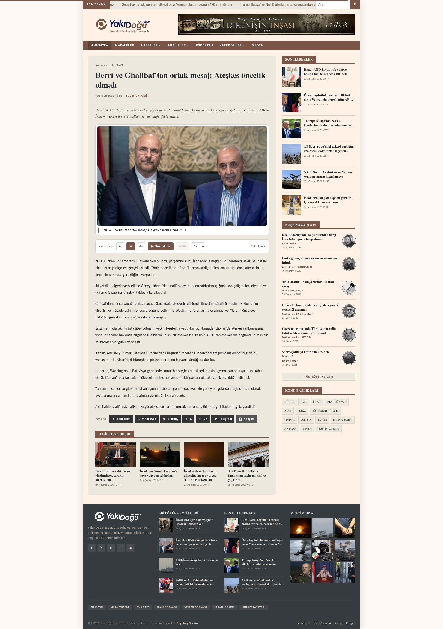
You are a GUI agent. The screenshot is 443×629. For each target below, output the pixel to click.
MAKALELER (124, 45)
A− (121, 246)
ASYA (287, 410)
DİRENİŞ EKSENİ (342, 419)
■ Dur (182, 246)
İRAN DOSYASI (167, 607)
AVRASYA (290, 428)
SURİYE (322, 419)
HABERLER (151, 45)
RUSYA (302, 410)
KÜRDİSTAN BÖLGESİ (325, 410)
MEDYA (257, 45)
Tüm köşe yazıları (318, 376)
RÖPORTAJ (204, 45)
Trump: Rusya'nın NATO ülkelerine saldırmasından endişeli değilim (281, 4)
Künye (338, 623)
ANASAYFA (99, 45)
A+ (141, 246)
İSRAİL (317, 401)
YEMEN (307, 428)
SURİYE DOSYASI (254, 607)
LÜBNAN (117, 65)
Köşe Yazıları (322, 623)
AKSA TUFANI (119, 607)
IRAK (304, 401)
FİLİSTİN (289, 401)
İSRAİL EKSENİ (224, 607)
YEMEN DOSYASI (195, 607)
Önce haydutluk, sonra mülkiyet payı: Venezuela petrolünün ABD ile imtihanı (170, 4)
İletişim (350, 623)
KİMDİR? (289, 419)
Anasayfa (101, 65)
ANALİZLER (178, 45)
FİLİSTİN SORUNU (328, 428)
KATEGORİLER (232, 45)
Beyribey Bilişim (187, 623)
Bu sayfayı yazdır (137, 95)
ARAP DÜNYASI (336, 401)
